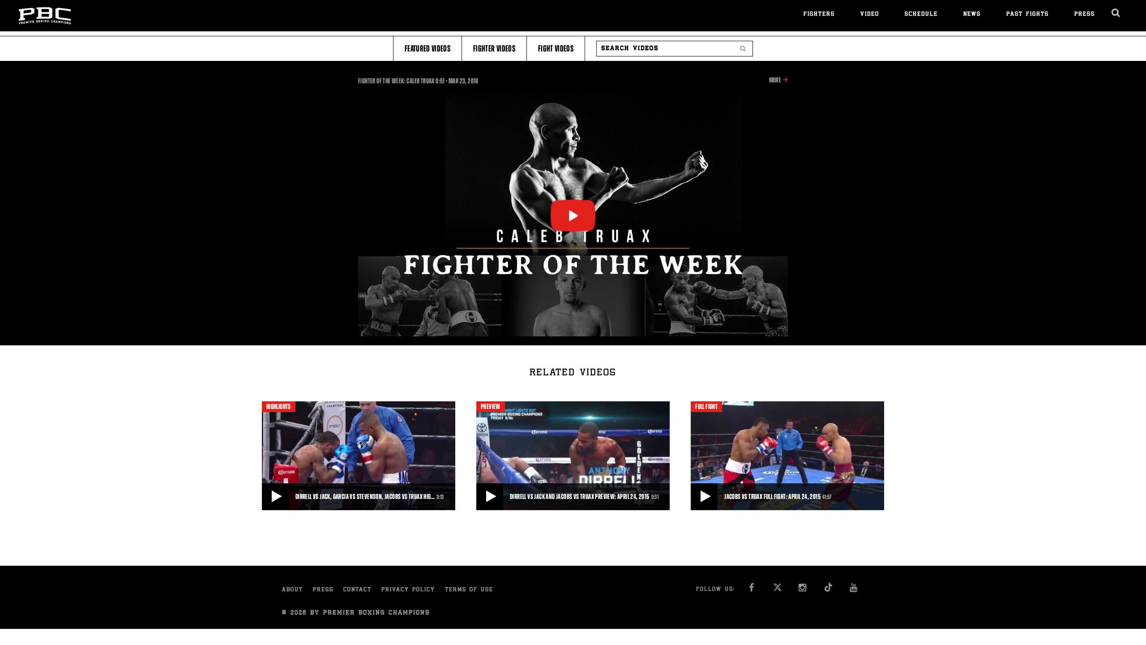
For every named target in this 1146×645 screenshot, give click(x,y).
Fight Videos (555, 48)
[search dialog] (1116, 13)
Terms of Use (469, 590)
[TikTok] (828, 590)
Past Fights (1027, 14)
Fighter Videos (494, 48)
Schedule (921, 14)
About (292, 590)
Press (1084, 14)
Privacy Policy (408, 590)
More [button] (775, 81)
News (972, 14)
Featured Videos (427, 48)
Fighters (819, 14)
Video (869, 14)
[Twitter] (777, 590)
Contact (357, 590)
